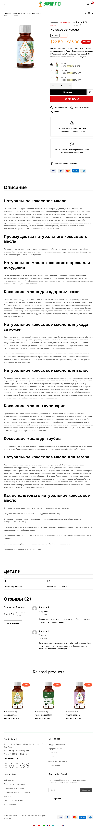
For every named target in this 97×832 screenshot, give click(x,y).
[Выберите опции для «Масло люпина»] (77, 706)
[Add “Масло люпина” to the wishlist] (82, 706)
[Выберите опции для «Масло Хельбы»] (15, 706)
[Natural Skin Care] (89, 13)
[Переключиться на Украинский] (53, 825)
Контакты (7, 796)
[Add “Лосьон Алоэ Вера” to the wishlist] (51, 706)
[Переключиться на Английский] (34, 825)
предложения (54, 765)
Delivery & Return (81, 107)
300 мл (63, 77)
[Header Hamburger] (5, 4)
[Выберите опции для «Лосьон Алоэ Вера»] (46, 706)
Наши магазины (10, 804)
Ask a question (60, 107)
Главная (7, 13)
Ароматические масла (57, 761)
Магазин (16, 13)
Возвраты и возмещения (14, 788)
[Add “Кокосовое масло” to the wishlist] (90, 92)
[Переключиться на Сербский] (62, 825)
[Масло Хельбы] (17, 695)
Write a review (12, 623)
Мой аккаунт (9, 780)
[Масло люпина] (92, 13)
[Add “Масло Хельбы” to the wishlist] (20, 706)
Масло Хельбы (11, 715)
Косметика (52, 753)
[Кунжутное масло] (86, 13)
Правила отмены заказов (14, 784)
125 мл (63, 63)
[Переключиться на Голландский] (58, 825)
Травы (51, 757)
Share (56, 112)
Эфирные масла (55, 749)
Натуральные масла (31, 13)
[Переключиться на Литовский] (43, 825)
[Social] (6, 765)
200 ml (63, 70)
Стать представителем (13, 800)
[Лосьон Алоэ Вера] (48, 695)
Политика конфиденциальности (17, 792)
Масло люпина (73, 715)
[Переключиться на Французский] (48, 825)
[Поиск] (88, 4)
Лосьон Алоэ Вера (43, 715)
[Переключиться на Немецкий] (39, 825)
